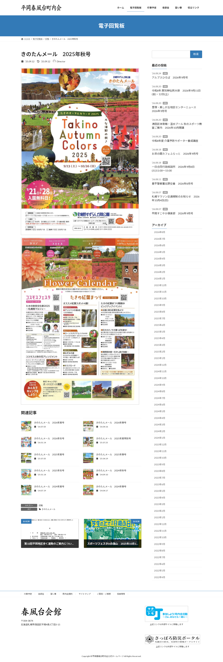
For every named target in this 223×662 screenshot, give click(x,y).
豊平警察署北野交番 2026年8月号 (172, 183)
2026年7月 (159, 238)
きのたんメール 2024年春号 (111, 486)
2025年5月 (159, 331)
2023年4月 (159, 497)
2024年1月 (159, 437)
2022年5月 (159, 570)
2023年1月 (159, 517)
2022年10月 (160, 537)
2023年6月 (159, 484)
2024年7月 (159, 397)
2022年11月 (160, 530)
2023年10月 (160, 457)
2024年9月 (159, 384)
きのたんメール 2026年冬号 (49, 438)
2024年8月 (159, 391)
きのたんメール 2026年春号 (111, 422)
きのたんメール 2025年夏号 (49, 454)
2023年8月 (159, 471)
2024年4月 (159, 417)
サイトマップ (85, 594)
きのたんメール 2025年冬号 (49, 470)
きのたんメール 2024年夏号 (49, 486)
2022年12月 (160, 524)
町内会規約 (67, 594)
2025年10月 (160, 298)
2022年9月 (159, 543)
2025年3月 (159, 345)
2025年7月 (159, 318)
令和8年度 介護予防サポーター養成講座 (175, 140)
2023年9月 (159, 464)
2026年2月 (159, 271)
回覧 (41, 505)
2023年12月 (160, 444)
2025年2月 (159, 351)
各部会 (41, 594)
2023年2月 (159, 510)
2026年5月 (159, 251)
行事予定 (28, 594)
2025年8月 (159, 311)
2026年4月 (159, 258)
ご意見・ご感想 (104, 594)
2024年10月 (160, 378)
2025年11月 (160, 291)
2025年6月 (159, 325)
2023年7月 (159, 477)
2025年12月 (160, 285)
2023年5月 (159, 491)
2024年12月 (160, 364)
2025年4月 (159, 338)
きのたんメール (48, 509)
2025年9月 (159, 305)
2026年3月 (159, 265)
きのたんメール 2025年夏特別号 (113, 438)
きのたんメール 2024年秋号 (111, 470)
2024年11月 (160, 371)
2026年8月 (159, 232)
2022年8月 (159, 550)
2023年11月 (160, 451)
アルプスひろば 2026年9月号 (170, 77)
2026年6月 (159, 245)
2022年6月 (159, 563)
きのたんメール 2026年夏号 (49, 422)
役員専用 (121, 594)
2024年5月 (159, 411)
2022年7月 (159, 557)
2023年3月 (159, 504)
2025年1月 (159, 358)
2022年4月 (159, 577)
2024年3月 (159, 424)
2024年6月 (159, 404)
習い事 (53, 594)
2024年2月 (159, 431)
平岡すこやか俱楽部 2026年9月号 (172, 213)
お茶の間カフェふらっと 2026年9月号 (175, 153)
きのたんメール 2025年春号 (111, 454)
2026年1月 (159, 278)
